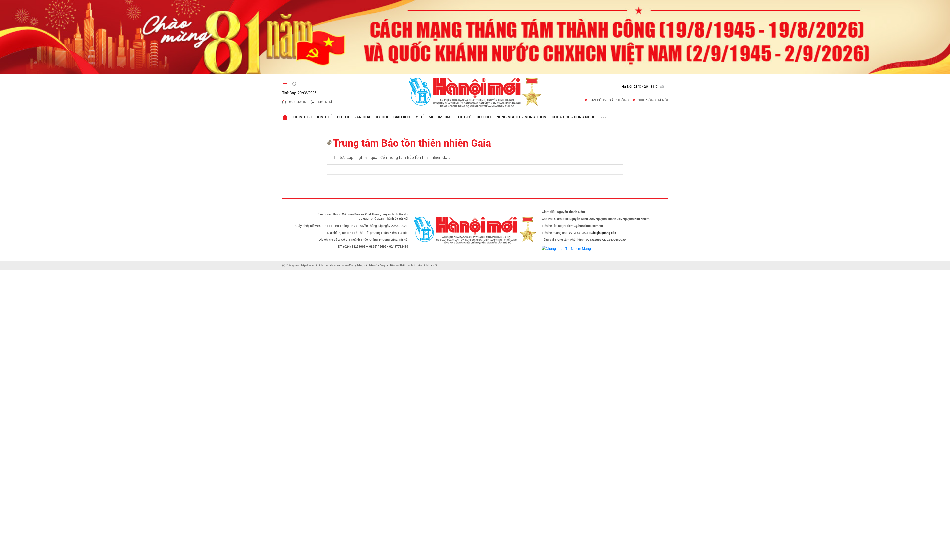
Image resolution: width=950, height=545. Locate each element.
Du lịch (484, 116)
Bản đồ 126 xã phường (609, 100)
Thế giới (463, 116)
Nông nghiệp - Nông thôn (521, 116)
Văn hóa (362, 116)
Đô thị (343, 116)
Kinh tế (324, 116)
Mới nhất (326, 102)
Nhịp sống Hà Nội (652, 100)
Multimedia (440, 116)
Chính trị (302, 116)
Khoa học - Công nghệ (573, 116)
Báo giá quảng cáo (603, 232)
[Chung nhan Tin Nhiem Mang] (566, 248)
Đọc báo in (297, 102)
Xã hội (382, 116)
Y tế (419, 116)
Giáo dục (401, 116)
